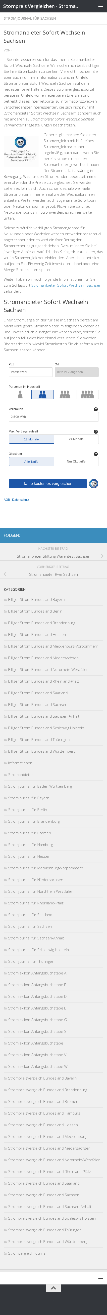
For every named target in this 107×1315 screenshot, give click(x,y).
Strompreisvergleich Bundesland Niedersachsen (49, 1148)
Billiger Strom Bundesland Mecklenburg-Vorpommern (53, 646)
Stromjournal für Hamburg (30, 844)
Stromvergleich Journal (27, 1253)
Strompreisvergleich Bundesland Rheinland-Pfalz (49, 1171)
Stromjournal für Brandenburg (34, 821)
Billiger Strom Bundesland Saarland (38, 692)
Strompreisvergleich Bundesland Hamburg (44, 1113)
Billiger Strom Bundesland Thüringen (39, 739)
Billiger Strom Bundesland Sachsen (37, 704)
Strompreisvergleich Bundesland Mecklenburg (47, 1136)
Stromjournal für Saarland (30, 914)
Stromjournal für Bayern (28, 797)
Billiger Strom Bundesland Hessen (37, 634)
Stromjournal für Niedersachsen (35, 879)
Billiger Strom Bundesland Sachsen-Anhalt (43, 716)
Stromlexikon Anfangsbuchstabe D (37, 996)
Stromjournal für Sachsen (30, 18)
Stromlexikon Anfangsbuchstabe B (37, 984)
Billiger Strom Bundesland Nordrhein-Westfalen (48, 669)
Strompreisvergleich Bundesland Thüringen (45, 1229)
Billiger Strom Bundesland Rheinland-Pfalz (43, 681)
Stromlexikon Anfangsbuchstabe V (37, 1054)
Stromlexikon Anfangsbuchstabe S (37, 1031)
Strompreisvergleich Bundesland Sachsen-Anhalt (49, 1206)
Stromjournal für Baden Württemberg (40, 786)
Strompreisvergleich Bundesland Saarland (44, 1183)
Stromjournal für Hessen (29, 856)
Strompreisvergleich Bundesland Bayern (42, 1078)
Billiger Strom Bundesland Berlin (35, 611)
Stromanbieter (20, 774)
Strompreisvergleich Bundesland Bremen (43, 1101)
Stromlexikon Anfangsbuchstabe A (37, 972)
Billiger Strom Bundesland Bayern (36, 599)
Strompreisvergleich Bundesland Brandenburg (47, 1089)
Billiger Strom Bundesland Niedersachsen (43, 657)
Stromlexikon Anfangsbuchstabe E (37, 1008)
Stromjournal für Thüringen (31, 961)
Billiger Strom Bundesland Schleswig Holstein (46, 727)
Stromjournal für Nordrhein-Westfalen (40, 891)
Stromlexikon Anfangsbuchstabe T (37, 1043)
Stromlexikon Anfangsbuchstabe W (37, 1066)
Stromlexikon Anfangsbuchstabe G (37, 1019)
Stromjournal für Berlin (27, 809)
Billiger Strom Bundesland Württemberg (41, 751)
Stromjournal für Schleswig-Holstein (38, 949)
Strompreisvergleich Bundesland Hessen (43, 1124)
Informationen (20, 762)
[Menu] (101, 6)
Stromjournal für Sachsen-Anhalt (36, 937)
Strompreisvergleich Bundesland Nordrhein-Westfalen (54, 1159)
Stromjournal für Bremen (29, 832)
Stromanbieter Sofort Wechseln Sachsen (66, 285)
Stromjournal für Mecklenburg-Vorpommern (45, 867)
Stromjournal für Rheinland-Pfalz (35, 902)
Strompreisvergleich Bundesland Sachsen (43, 1194)
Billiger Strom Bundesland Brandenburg (41, 622)
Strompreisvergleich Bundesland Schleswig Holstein (52, 1218)
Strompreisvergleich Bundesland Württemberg (47, 1241)
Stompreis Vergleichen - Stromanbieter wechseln (41, 6)
